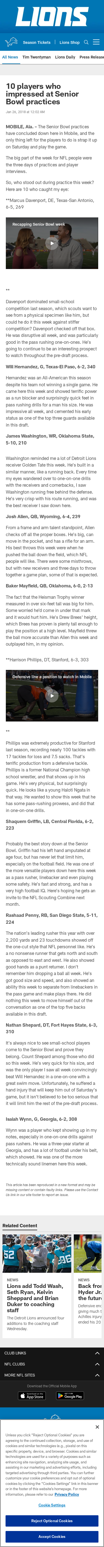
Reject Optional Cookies (52, 1521)
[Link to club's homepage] (11, 39)
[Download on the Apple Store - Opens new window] (32, 1396)
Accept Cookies (52, 1536)
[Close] (97, 1427)
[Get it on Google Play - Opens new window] (70, 1398)
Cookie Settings (52, 1505)
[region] (52, 1483)
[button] (52, 243)
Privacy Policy (67, 1494)
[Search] (86, 42)
